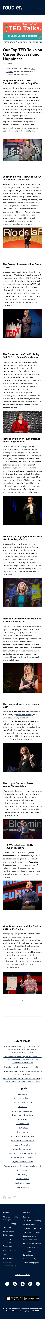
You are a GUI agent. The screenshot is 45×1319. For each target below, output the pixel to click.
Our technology (9, 1223)
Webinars (7, 1262)
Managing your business (30, 42)
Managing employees (22, 1148)
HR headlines (22, 1123)
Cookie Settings (10, 1266)
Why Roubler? (9, 1231)
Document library (30, 1247)
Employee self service (32, 1243)
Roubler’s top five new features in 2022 (22, 1066)
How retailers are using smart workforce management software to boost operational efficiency (22, 1049)
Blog (5, 1254)
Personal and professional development (22, 1165)
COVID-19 (22, 1106)
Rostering (22, 1174)
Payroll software (30, 1239)
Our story (7, 1238)
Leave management (31, 1232)
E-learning (27, 1251)
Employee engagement (22, 1110)
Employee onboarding (22, 1115)
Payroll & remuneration (22, 1161)
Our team (7, 1242)
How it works (8, 1227)
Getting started (9, 1235)
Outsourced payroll (31, 1262)
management (9, 365)
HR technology (22, 1132)
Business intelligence (22, 1098)
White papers (8, 1258)
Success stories (9, 1250)
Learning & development (22, 1140)
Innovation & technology (22, 1136)
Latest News (9, 42)
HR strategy (22, 1127)
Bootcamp (22, 1093)
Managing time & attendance (22, 1153)
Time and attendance (32, 1228)
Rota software (29, 1224)
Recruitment (22, 1170)
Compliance (28, 1255)
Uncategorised (22, 1187)
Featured (22, 1119)
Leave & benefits (22, 1144)
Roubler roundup (22, 1182)
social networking (24, 714)
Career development (22, 1102)
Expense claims (29, 1236)
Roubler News (22, 1178)
